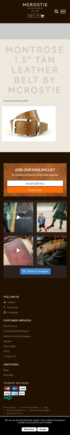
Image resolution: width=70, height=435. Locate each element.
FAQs (7, 351)
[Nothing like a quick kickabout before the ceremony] (52, 217)
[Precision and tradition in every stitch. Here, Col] (52, 250)
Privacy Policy (10, 407)
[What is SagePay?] (8, 397)
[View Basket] (42, 16)
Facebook (11, 307)
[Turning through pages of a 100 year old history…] (18, 250)
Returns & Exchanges (40, 410)
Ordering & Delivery (15, 410)
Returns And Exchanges (17, 336)
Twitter (11, 302)
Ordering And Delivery (16, 330)
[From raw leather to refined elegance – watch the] (18, 217)
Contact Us (10, 356)
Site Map (8, 374)
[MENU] (63, 12)
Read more (29, 429)
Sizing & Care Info (14, 413)
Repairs (8, 341)
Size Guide (9, 346)
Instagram (12, 312)
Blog (6, 369)
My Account (10, 325)
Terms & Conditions (30, 407)
